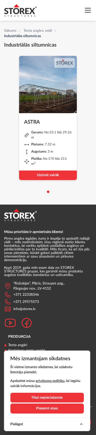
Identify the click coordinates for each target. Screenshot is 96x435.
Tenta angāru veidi (38, 31)
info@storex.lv (24, 309)
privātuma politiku (50, 381)
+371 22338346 (26, 294)
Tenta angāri (17, 345)
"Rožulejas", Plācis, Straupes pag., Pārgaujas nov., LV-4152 (39, 286)
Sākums (10, 31)
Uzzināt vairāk (48, 175)
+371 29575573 (26, 302)
